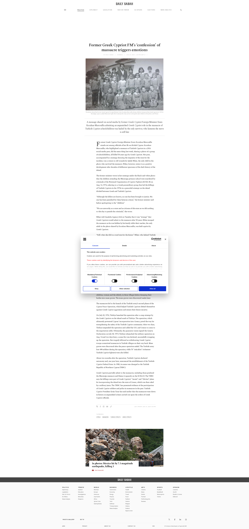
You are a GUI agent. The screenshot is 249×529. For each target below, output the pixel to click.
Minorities (81, 497)
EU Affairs (138, 10)
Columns (175, 490)
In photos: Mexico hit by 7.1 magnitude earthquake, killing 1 (112, 465)
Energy (111, 494)
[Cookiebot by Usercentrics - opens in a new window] (152, 239)
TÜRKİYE (81, 487)
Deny (96, 289)
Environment (128, 492)
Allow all (152, 289)
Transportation (114, 506)
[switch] (114, 280)
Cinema (143, 490)
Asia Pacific (97, 497)
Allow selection (124, 289)
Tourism (112, 499)
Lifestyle (129, 487)
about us (107, 526)
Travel (127, 494)
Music (142, 492)
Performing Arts (145, 499)
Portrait (143, 497)
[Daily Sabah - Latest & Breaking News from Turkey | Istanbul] (124, 4)
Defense (112, 504)
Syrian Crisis (97, 501)
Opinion (176, 487)
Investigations (82, 494)
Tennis (159, 497)
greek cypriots (126, 417)
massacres (105, 417)
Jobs (63, 526)
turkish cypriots (115, 417)
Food (126, 497)
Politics (80, 10)
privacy (84, 526)
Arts (143, 487)
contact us (131, 526)
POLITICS (65, 487)
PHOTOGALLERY (99, 470)
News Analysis (166, 10)
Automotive (113, 490)
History (127, 506)
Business (113, 487)
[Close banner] (165, 239)
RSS (154, 526)
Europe (96, 492)
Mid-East (96, 490)
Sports (160, 487)
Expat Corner (129, 511)
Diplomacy (94, 10)
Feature (127, 508)
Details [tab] (124, 246)
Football (159, 490)
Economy (112, 492)
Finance (112, 497)
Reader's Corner (177, 494)
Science (127, 501)
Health (127, 490)
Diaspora (80, 499)
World (96, 487)
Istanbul (80, 490)
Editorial (175, 497)
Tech (111, 501)
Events (143, 494)
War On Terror (123, 10)
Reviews (143, 501)
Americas (96, 494)
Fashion (127, 499)
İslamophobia (98, 504)
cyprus (98, 417)
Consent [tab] (95, 246)
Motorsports (160, 494)
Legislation (107, 10)
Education (81, 492)
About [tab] (154, 246)
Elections (151, 10)
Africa (95, 499)
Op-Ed (174, 492)
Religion (127, 504)
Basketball (160, 492)
